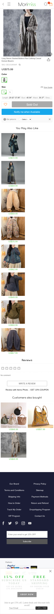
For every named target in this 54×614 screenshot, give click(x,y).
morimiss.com (27, 4)
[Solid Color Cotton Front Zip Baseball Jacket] (13, 313)
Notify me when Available (27, 111)
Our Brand (14, 484)
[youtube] (30, 523)
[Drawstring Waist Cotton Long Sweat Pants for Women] (13, 341)
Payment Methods (40, 497)
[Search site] (45, 4)
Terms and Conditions (14, 490)
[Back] (3, 4)
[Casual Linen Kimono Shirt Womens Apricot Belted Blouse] (13, 446)
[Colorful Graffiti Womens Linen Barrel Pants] (13, 229)
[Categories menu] (9, 4)
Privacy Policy (40, 484)
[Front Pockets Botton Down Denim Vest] (13, 257)
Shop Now (27, 594)
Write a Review (27, 383)
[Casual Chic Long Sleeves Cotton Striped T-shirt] (13, 285)
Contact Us (40, 516)
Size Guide (48, 87)
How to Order (14, 503)
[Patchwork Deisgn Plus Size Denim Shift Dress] (13, 174)
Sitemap (39, 490)
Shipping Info (14, 497)
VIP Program (14, 516)
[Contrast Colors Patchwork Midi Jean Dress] (13, 146)
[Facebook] (3, 523)
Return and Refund (40, 503)
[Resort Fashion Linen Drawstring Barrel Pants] (13, 202)
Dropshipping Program (40, 509)
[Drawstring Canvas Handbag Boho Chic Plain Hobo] (13, 416)
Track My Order (14, 509)
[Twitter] (10, 523)
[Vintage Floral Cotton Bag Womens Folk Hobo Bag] (40, 416)
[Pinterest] (16, 523)
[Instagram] (23, 523)
